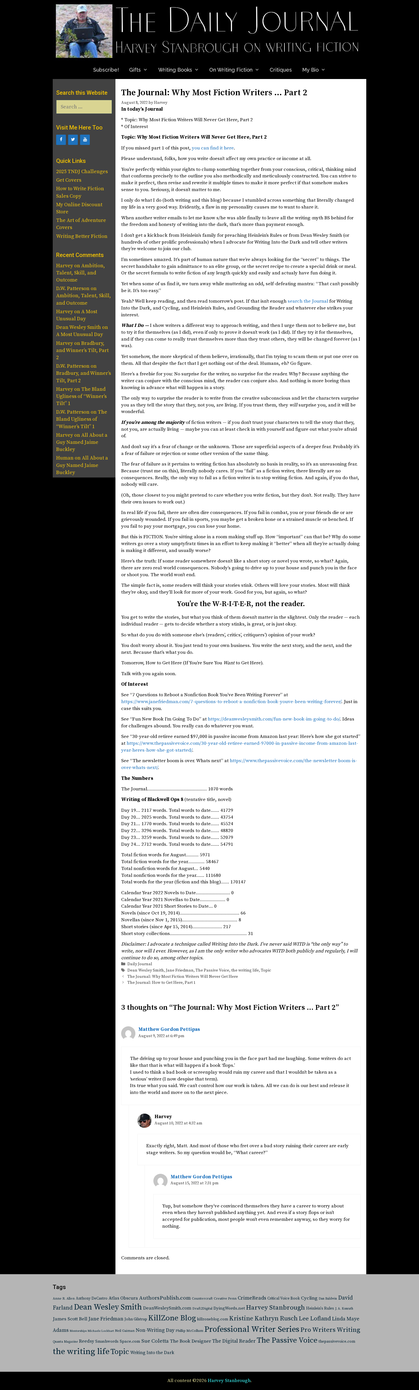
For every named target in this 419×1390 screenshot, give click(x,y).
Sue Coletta (155, 1341)
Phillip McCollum (189, 1331)
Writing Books (175, 70)
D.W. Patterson (73, 288)
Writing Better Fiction (81, 236)
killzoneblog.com (212, 1319)
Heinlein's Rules (320, 1308)
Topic (266, 970)
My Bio (310, 70)
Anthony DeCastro (91, 1298)
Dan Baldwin (328, 1299)
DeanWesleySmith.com (167, 1308)
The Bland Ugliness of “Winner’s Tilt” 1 (81, 396)
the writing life (245, 970)
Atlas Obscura (123, 1298)
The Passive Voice (212, 970)
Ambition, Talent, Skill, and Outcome (80, 272)
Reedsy (86, 1341)
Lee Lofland (315, 1318)
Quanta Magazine (65, 1342)
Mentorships (78, 1331)
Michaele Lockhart (101, 1331)
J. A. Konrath (344, 1309)
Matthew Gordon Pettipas (169, 1029)
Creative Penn (225, 1298)
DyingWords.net (229, 1308)
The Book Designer (190, 1341)
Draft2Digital (202, 1308)
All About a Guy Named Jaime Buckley (81, 442)
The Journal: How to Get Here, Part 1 (161, 982)
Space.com (130, 1341)
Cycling (309, 1298)
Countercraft (202, 1298)
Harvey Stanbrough (275, 1308)
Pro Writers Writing (330, 1330)
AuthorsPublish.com (165, 1298)
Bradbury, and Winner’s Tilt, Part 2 (82, 350)
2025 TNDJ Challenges (82, 171)
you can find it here (213, 148)
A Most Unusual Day (79, 334)
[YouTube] (85, 140)
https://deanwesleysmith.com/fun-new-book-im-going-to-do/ (274, 719)
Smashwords (107, 1341)
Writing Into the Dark (152, 1352)
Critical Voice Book (283, 1298)
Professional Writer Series (251, 1329)
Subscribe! (106, 70)
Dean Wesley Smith (145, 970)
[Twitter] (73, 140)
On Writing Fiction (231, 70)
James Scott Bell (70, 1319)
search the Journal (308, 301)
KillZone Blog (172, 1318)
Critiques (281, 70)
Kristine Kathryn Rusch (263, 1318)
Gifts (135, 70)
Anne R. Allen (64, 1298)
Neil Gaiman (125, 1331)
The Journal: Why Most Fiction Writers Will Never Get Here (182, 976)
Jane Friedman (180, 970)
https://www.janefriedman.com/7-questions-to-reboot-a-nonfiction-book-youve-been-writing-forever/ (231, 702)
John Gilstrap (136, 1319)
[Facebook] (61, 140)
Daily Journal (139, 964)
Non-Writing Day (155, 1330)
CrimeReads (252, 1298)
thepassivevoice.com (337, 1341)
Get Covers (68, 180)
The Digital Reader (234, 1341)
